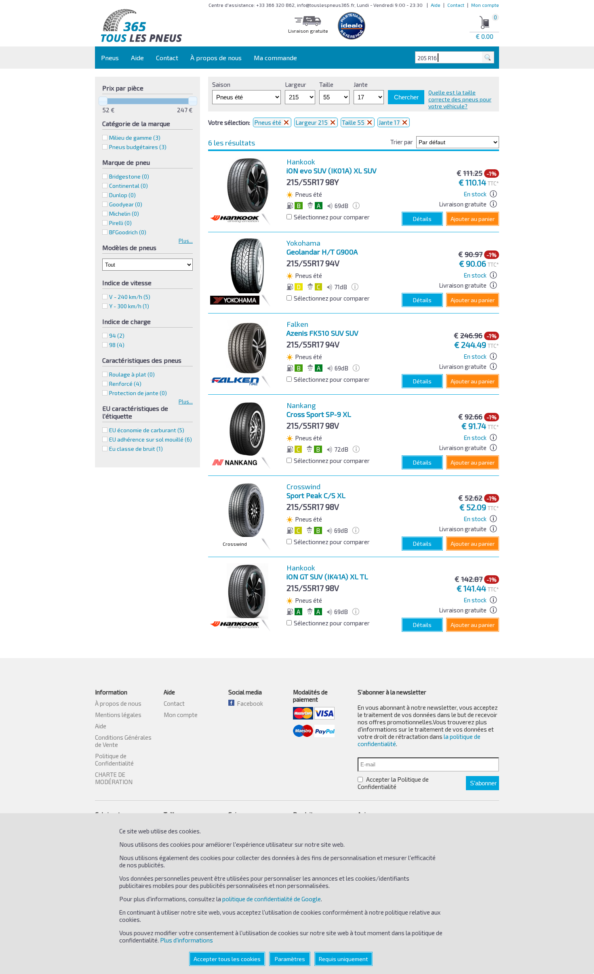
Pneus (110, 57)
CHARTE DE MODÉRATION (114, 778)
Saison (221, 84)
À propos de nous (216, 57)
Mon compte (485, 5)
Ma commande (275, 57)
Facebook (248, 703)
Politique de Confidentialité (114, 759)
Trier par (401, 141)
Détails (422, 218)
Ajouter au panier (473, 218)
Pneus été (268, 122)
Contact (455, 5)
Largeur (295, 84)
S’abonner (483, 783)
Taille (326, 84)
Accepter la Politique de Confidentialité (393, 783)
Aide (435, 5)
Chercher (406, 97)
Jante (361, 84)
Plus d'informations (186, 940)
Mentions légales (118, 714)
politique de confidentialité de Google (271, 898)
